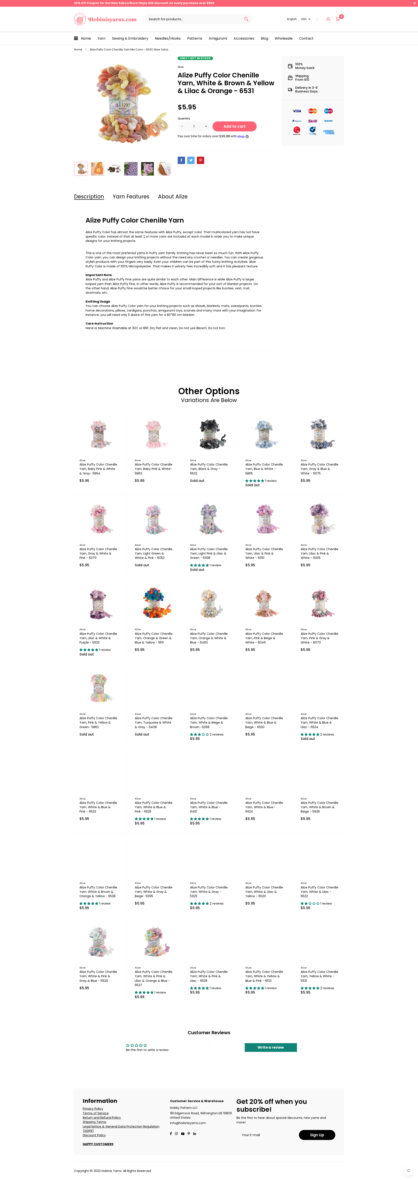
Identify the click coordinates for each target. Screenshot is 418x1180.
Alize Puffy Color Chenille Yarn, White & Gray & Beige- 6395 (153, 891)
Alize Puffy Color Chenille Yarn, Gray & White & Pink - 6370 (98, 553)
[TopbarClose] (414, 3)
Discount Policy (94, 1135)
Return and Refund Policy (102, 1117)
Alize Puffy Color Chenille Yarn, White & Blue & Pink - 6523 (98, 807)
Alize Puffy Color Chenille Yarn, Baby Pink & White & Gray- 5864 (98, 468)
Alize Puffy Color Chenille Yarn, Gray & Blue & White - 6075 (319, 468)
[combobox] (192, 19)
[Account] (328, 19)
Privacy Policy (93, 1108)
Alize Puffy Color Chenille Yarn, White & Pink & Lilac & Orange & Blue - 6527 (153, 978)
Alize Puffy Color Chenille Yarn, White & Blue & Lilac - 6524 (319, 722)
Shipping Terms (94, 1122)
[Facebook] (171, 1134)
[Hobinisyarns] (105, 19)
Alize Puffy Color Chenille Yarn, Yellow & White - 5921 (319, 976)
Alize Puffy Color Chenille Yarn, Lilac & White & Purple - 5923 (98, 638)
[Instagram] (176, 1134)
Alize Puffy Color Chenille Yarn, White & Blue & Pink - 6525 (153, 807)
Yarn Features (131, 196)
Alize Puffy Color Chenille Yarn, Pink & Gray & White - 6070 (319, 638)
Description (89, 196)
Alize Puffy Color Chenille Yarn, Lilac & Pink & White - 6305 (319, 553)
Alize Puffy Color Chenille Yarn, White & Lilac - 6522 (319, 891)
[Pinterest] (188, 1134)
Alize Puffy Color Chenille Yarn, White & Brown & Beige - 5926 (319, 807)
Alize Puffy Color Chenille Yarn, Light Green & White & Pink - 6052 (153, 553)
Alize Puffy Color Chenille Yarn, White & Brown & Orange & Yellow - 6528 (98, 891)
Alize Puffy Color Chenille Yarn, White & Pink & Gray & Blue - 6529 (98, 976)
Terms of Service (96, 1113)
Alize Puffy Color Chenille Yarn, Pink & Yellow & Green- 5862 (98, 722)
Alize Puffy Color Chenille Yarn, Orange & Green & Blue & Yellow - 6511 (153, 638)
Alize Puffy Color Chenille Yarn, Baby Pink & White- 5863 (153, 468)
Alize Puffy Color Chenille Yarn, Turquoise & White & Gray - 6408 (153, 722)
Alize (181, 67)
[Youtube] (194, 1134)
